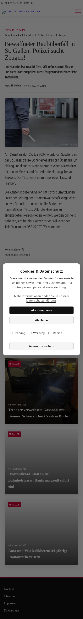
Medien (57, 333)
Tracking (19, 333)
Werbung (39, 333)
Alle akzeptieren (41, 310)
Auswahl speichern (41, 346)
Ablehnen (41, 320)
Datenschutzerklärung (41, 300)
